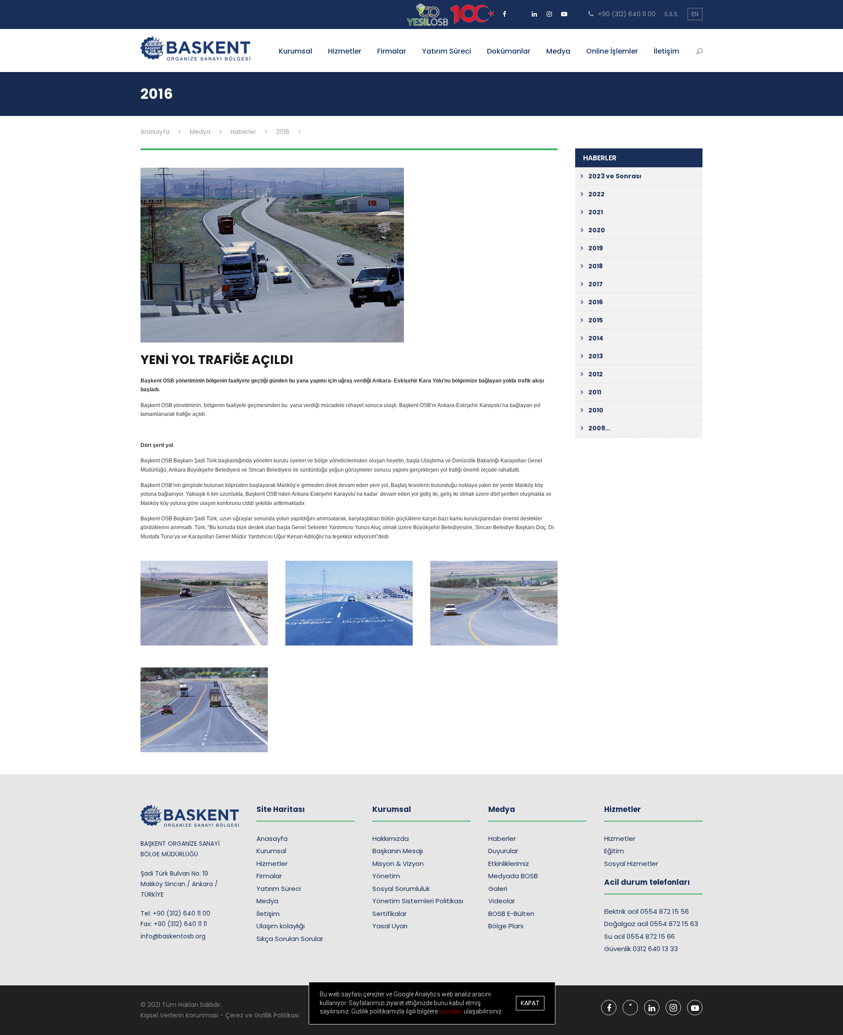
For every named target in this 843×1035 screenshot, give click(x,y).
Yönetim (386, 875)
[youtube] (564, 11)
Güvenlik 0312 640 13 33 (641, 948)
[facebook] (504, 11)
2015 (595, 320)
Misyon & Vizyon (398, 863)
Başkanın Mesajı (397, 850)
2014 (595, 338)
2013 (595, 356)
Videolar (501, 900)
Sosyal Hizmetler (631, 863)
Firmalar (391, 51)
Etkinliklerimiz (508, 863)
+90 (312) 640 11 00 (626, 14)
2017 (595, 284)
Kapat (530, 1003)
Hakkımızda (390, 838)
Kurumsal (295, 51)
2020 (596, 230)
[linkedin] (534, 11)
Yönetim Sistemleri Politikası (417, 900)
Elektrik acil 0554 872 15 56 (646, 911)
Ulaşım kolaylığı (280, 925)
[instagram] (549, 11)
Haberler (502, 838)
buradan (451, 1011)
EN (695, 14)
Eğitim (614, 850)
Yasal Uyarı (389, 925)
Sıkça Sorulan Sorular (289, 938)
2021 (595, 212)
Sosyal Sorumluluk (401, 888)
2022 (596, 194)
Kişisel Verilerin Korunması (179, 1015)
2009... (599, 428)
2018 (595, 266)
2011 (594, 392)
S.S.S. (671, 14)
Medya (558, 51)
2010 (595, 410)
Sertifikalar (389, 913)
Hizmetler (344, 51)
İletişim (666, 51)
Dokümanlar (508, 51)
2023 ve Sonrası (614, 176)
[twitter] (519, 11)
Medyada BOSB (513, 875)
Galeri (497, 888)
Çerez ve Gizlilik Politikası (262, 1015)
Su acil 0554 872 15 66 (639, 936)
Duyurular (503, 850)
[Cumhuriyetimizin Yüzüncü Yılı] (428, 14)
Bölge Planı (505, 925)
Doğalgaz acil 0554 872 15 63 (651, 923)
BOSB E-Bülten (511, 913)
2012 (595, 374)
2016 (595, 302)
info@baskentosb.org (172, 936)
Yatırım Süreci (446, 51)
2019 (595, 248)
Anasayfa (272, 838)
